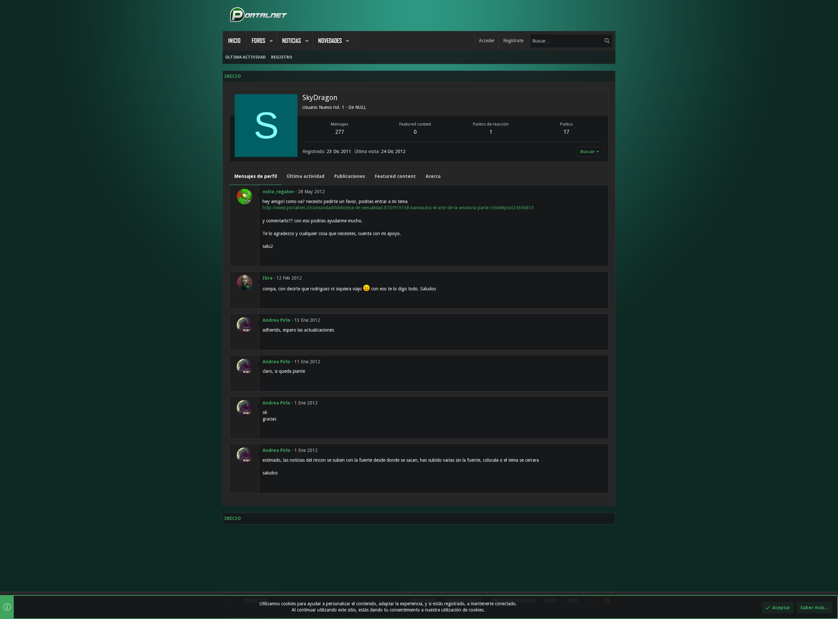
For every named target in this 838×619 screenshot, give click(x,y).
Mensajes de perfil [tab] (255, 176)
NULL (360, 107)
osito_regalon (278, 191)
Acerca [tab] (433, 176)
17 (566, 132)
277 (339, 132)
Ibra (267, 278)
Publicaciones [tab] (349, 176)
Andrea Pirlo (276, 320)
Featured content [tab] (395, 176)
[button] (271, 41)
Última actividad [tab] (305, 176)
